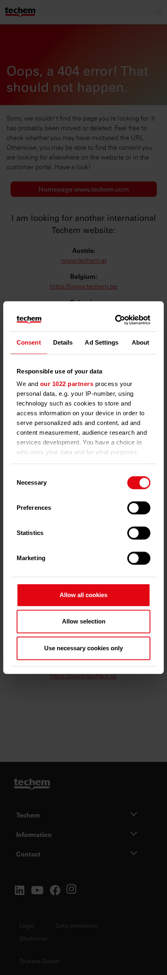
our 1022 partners (67, 383)
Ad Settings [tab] (101, 342)
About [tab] (141, 342)
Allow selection (83, 621)
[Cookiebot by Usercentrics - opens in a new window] (115, 320)
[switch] (138, 507)
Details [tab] (63, 342)
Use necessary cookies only (83, 648)
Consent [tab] (29, 342)
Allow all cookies (83, 594)
